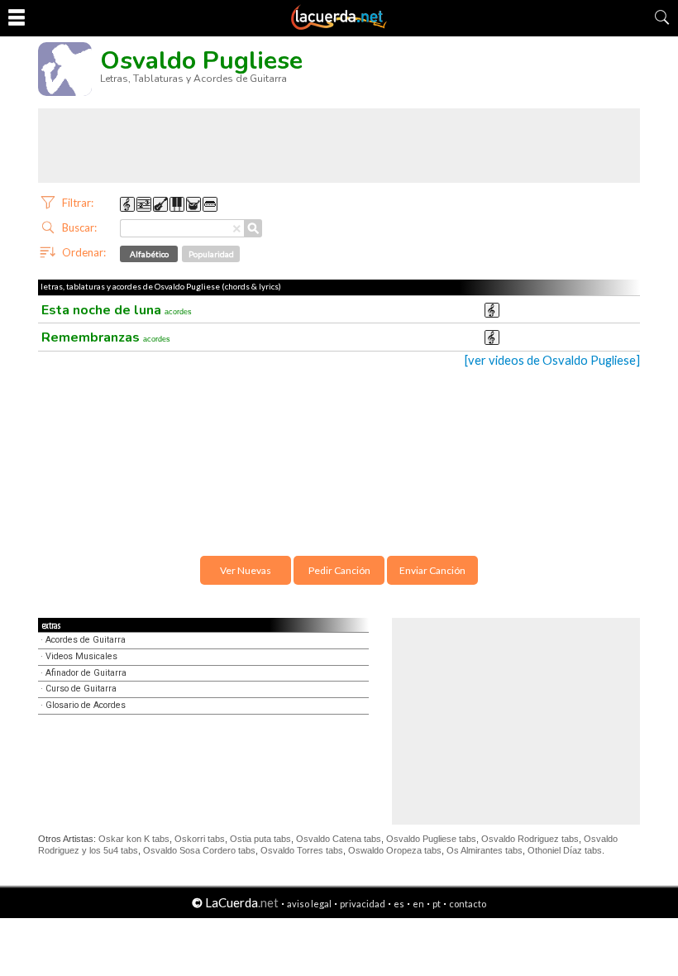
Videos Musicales (81, 656)
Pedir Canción (339, 570)
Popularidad (211, 254)
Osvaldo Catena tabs (338, 839)
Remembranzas (105, 337)
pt (436, 903)
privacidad (362, 903)
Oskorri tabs (199, 839)
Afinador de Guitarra (86, 672)
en (418, 903)
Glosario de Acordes (85, 705)
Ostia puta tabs (260, 839)
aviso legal (309, 903)
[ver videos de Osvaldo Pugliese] (552, 360)
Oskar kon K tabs (134, 839)
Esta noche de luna (116, 310)
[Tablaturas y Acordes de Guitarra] (339, 26)
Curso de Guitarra (81, 688)
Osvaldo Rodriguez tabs (530, 839)
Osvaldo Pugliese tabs (431, 839)
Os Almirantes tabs (484, 850)
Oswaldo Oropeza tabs (395, 850)
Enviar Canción (432, 570)
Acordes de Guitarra (85, 639)
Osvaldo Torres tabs (301, 850)
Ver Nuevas (245, 570)
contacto (467, 903)
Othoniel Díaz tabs (565, 850)
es (399, 903)
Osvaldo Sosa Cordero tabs (199, 850)
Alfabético (149, 254)
